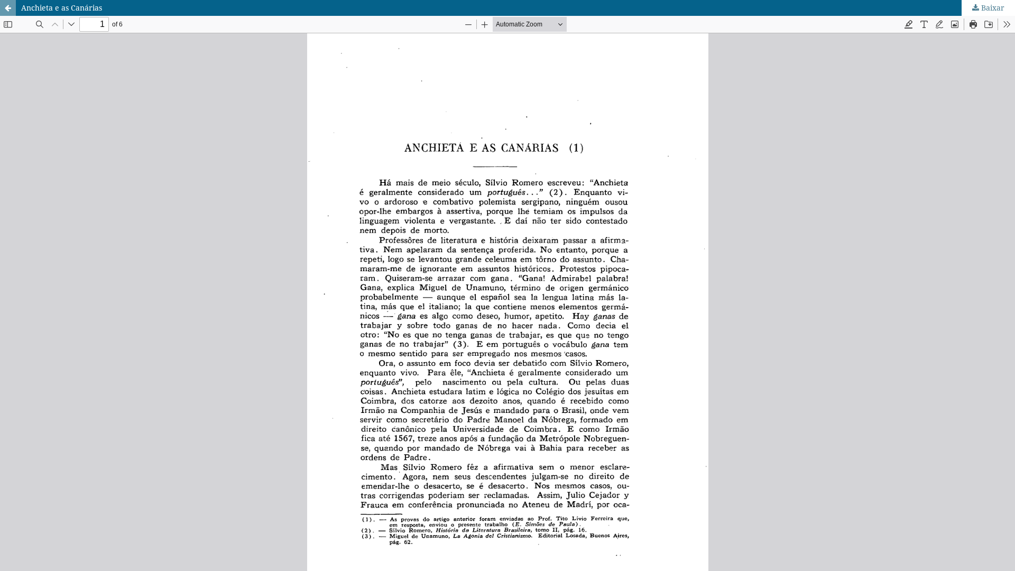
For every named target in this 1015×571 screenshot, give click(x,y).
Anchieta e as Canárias (61, 8)
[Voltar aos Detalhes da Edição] (8, 8)
